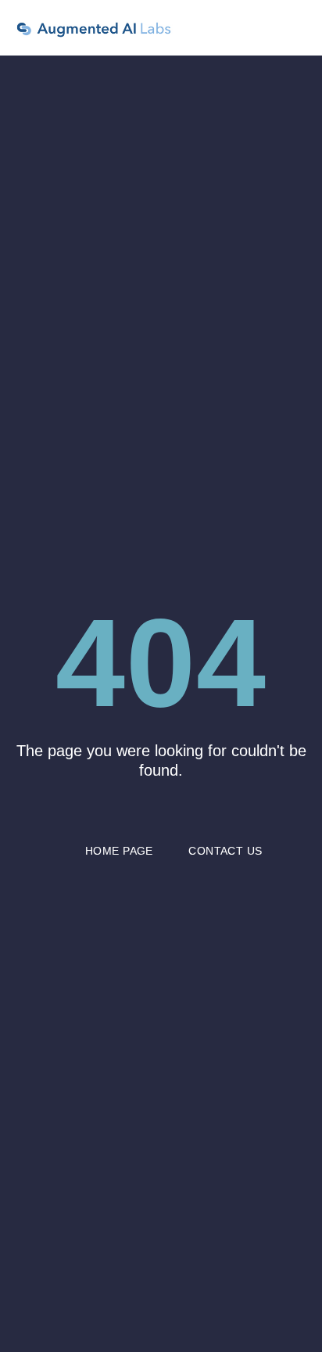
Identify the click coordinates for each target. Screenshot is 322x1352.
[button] (299, 27)
